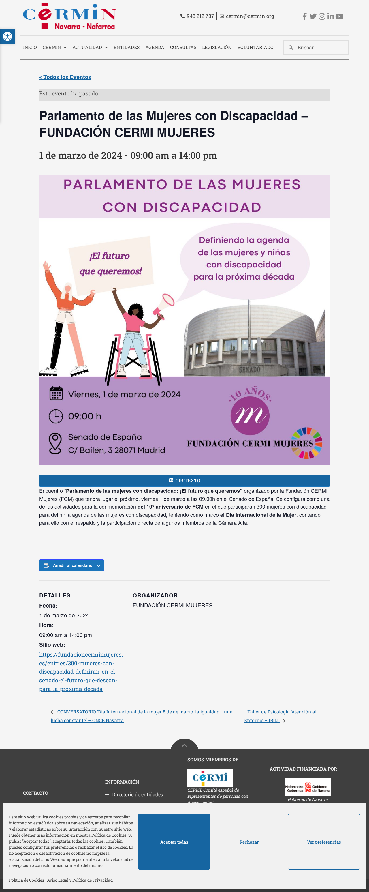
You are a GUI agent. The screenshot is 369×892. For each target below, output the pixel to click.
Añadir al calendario (73, 565)
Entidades (127, 47)
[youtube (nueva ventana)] (339, 16)
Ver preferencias (324, 842)
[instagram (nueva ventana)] (321, 16)
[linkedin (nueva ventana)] (330, 16)
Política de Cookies (26, 880)
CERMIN (52, 47)
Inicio (30, 47)
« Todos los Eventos (65, 76)
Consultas (183, 47)
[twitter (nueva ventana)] (313, 16)
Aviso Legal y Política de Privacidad (80, 880)
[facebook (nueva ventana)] (304, 16)
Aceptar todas (174, 842)
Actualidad (87, 47)
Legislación (216, 47)
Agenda (154, 47)
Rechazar (249, 842)
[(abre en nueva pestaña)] (225, 778)
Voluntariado (255, 47)
